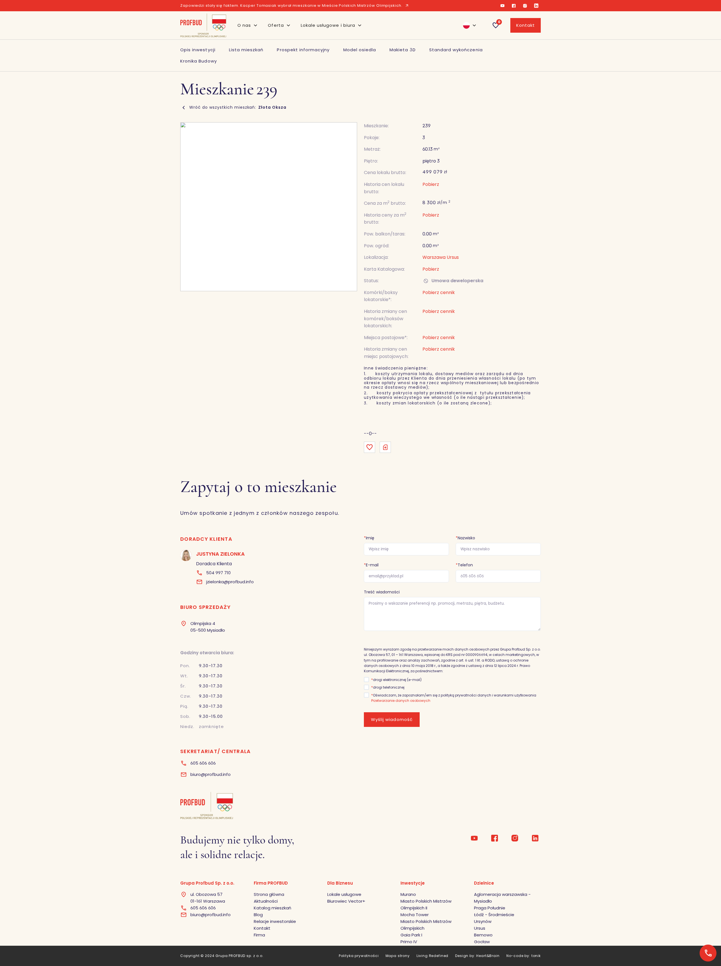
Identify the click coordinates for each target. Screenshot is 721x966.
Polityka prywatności (359, 955)
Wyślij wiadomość (392, 719)
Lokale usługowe (344, 894)
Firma (259, 935)
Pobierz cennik (438, 337)
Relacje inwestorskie (275, 921)
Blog (258, 915)
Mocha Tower (414, 915)
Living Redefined (432, 955)
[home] (203, 25)
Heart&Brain (487, 955)
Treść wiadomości (382, 592)
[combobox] (467, 25)
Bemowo (483, 935)
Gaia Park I (411, 935)
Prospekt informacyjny (303, 50)
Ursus (479, 928)
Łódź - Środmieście (494, 915)
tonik (536, 955)
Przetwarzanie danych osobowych (400, 700)
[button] (247, 25)
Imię (369, 538)
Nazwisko (465, 538)
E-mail (371, 565)
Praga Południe (489, 908)
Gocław (482, 942)
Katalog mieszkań (272, 908)
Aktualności (266, 901)
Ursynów (482, 921)
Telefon (464, 565)
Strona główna (269, 894)
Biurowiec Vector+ (346, 901)
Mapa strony (398, 955)
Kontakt (525, 25)
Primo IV (408, 942)
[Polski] (467, 25)
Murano (408, 894)
